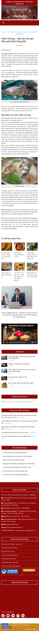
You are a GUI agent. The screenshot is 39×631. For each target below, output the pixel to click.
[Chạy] (4, 342)
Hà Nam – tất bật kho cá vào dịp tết (19, 364)
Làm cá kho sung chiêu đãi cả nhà (19, 255)
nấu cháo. (19, 120)
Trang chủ (4, 32)
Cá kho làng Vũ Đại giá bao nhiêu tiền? (15, 452)
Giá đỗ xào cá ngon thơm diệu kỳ (6, 274)
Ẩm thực (10, 32)
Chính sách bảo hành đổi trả (9, 547)
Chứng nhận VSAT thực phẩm (10, 562)
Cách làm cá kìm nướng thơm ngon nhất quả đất (16, 436)
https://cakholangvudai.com (15, 527)
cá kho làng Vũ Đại (17, 224)
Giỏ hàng (18, 4)
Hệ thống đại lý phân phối (8, 558)
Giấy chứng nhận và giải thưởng (10, 566)
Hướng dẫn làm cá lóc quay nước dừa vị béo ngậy (32, 274)
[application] (19, 334)
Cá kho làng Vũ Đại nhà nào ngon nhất (15, 471)
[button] (2, 22)
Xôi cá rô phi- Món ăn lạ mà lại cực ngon (21, 383)
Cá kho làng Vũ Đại (24, 625)
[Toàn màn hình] (35, 342)
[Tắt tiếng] (32, 342)
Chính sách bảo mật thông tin (9, 555)
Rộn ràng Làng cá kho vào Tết (18, 377)
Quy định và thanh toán (8, 551)
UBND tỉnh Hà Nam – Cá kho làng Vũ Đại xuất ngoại (17, 401)
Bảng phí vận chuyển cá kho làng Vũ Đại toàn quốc (19, 463)
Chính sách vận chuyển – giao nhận (11, 544)
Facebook (7, 627)
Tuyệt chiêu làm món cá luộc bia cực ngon (14, 432)
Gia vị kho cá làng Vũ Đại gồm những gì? (15, 474)
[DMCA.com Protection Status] (29, 571)
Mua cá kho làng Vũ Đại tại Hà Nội (13, 460)
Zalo (5, 624)
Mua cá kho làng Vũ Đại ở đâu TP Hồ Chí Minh (17, 456)
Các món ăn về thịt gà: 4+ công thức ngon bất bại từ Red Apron (19, 276)
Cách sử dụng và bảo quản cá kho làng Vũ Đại (17, 467)
